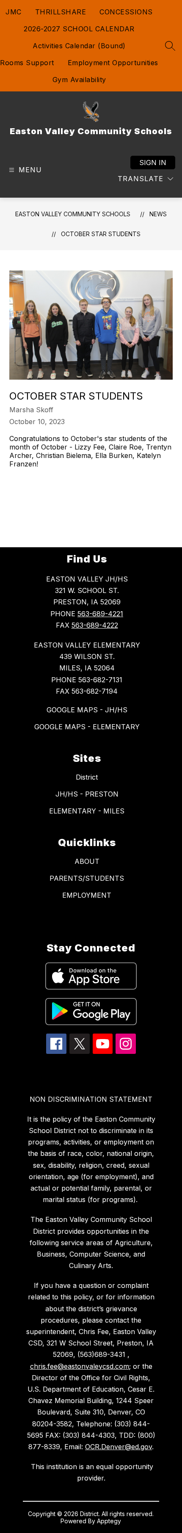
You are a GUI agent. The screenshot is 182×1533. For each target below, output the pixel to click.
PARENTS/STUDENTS (87, 878)
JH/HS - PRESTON (87, 794)
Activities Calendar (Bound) (79, 45)
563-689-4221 (100, 613)
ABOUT (86, 861)
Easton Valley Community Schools (72, 214)
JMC (14, 12)
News (158, 214)
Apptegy (109, 1521)
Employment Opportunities (113, 62)
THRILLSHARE (60, 12)
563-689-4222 (95, 625)
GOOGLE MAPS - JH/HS (87, 710)
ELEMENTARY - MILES (86, 811)
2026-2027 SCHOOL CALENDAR (79, 29)
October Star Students (101, 233)
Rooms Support (27, 62)
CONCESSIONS (126, 12)
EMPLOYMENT (86, 895)
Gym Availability (79, 79)
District (87, 777)
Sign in (152, 162)
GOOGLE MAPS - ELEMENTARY (87, 726)
